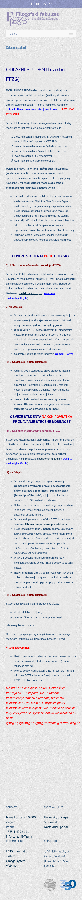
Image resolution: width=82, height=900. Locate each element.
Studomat (50, 822)
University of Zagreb (57, 817)
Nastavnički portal (56, 827)
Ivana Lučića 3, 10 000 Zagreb (21, 819)
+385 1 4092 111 (17, 832)
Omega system (15, 861)
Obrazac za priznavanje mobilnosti (46, 524)
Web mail (12, 865)
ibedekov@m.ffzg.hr (30, 293)
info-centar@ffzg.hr (19, 836)
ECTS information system (17, 853)
